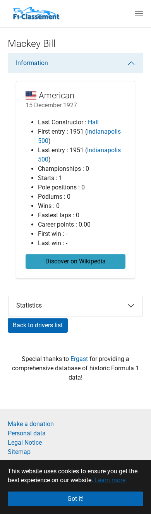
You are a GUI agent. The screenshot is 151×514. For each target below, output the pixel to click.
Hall (93, 122)
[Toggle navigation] (139, 13)
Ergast (79, 359)
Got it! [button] (75, 498)
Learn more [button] (109, 480)
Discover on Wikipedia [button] (75, 261)
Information (32, 63)
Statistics (29, 305)
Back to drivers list (38, 325)
